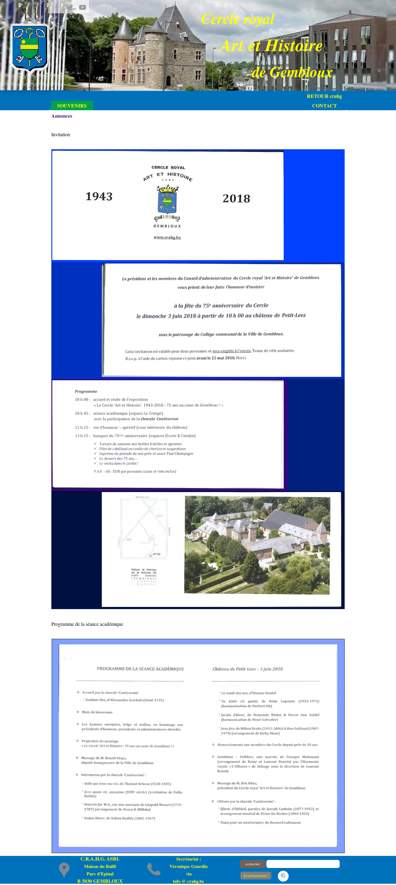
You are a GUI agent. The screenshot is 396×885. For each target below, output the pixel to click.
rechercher (252, 864)
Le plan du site (315, 874)
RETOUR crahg (324, 95)
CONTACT (324, 105)
